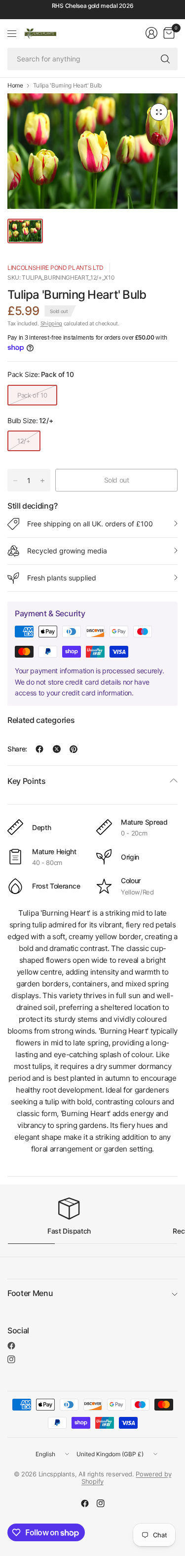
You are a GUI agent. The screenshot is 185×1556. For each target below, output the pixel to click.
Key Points (26, 781)
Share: (17, 749)
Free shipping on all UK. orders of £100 (90, 523)
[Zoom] (159, 112)
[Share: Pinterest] (73, 749)
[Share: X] (56, 749)
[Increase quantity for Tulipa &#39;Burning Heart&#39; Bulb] (42, 480)
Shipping (51, 323)
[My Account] (151, 33)
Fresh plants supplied (61, 578)
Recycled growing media (67, 551)
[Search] (165, 59)
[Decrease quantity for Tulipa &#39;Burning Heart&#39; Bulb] (15, 480)
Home (15, 85)
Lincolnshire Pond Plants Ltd (55, 267)
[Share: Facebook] (39, 749)
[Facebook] (11, 1346)
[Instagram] (11, 1359)
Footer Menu (30, 1293)
